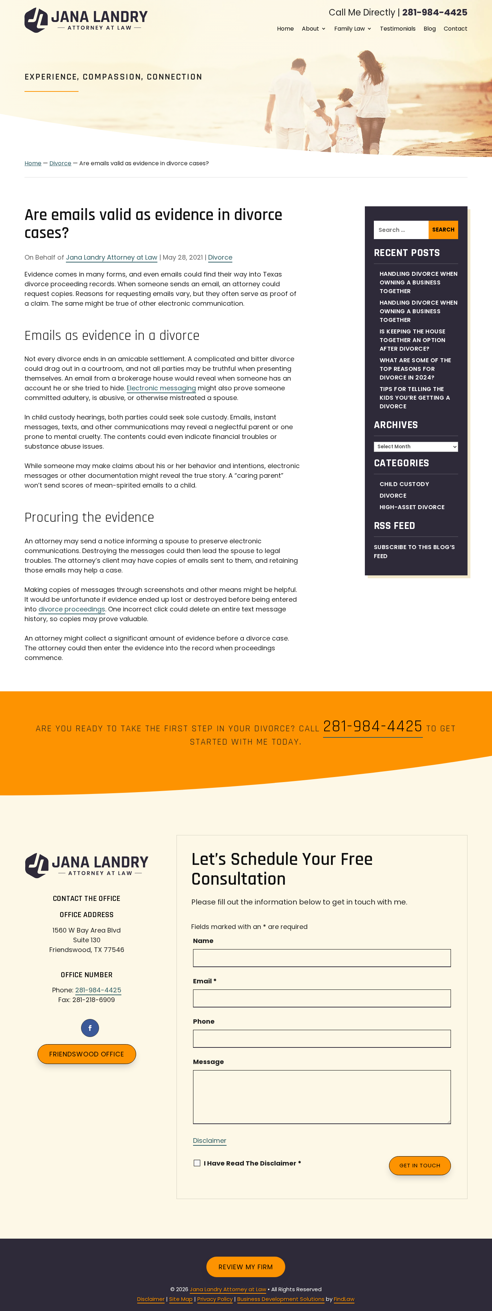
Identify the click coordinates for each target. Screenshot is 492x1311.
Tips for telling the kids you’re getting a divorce (415, 397)
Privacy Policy (215, 1299)
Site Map (181, 1299)
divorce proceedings (72, 609)
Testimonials (398, 28)
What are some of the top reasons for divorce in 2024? (415, 369)
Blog (430, 28)
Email (205, 981)
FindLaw (344, 1299)
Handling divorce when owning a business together (419, 311)
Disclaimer (210, 1140)
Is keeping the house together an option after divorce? (413, 340)
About (310, 28)
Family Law (349, 28)
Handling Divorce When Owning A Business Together (419, 282)
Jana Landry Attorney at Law (111, 257)
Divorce (220, 257)
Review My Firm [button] (246, 1266)
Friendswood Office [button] (86, 1054)
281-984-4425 (435, 12)
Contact (456, 28)
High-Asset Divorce (412, 507)
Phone (204, 1021)
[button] (485, 1259)
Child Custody (404, 484)
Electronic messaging (161, 387)
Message (208, 1061)
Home (285, 28)
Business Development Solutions (281, 1299)
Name (203, 940)
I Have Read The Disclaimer (252, 1163)
